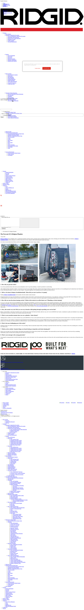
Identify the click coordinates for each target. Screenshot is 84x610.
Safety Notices (8, 178)
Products (4, 423)
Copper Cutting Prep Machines (16, 561)
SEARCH (3, 228)
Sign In (6, 394)
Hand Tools (10, 458)
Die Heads (15, 486)
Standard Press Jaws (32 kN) (16, 448)
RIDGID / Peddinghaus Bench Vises (15, 135)
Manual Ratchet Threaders (18, 487)
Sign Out (4, 13)
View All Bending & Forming (16, 544)
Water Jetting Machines (12, 469)
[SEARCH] (29, 223)
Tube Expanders (13, 547)
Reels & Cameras (13, 431)
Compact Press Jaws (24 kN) (16, 449)
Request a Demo (6, 184)
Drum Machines (11, 465)
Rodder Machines (11, 468)
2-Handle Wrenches (14, 540)
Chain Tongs (12, 534)
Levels (9, 139)
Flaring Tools (12, 546)
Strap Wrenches (13, 535)
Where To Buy (6, 183)
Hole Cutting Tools (14, 496)
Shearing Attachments (12, 453)
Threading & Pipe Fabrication (11, 375)
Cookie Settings (6, 404)
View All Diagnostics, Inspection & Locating (16, 426)
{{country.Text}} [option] (6, 111)
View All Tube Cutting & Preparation (17, 556)
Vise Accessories (11, 137)
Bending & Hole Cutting (12, 494)
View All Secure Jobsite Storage (14, 153)
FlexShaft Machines (12, 470)
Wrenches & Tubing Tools (10, 377)
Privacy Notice (6, 402)
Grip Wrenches (13, 541)
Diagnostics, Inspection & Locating (12, 372)
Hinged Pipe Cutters (17, 517)
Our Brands (5, 6)
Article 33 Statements (9, 391)
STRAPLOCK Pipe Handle (13, 134)
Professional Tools (6, 5)
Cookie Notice (6, 403)
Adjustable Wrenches (14, 536)
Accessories (10, 155)
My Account (5, 10)
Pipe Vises (12, 504)
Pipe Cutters (12, 513)
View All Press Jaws (14, 447)
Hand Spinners (13, 462)
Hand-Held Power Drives (15, 483)
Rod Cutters (10, 142)
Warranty (7, 174)
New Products (8, 586)
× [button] (0, 417)
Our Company (6, 381)
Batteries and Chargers (12, 454)
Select (2, 117)
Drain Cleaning (8, 374)
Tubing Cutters (13, 557)
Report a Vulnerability (7, 408)
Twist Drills (10, 146)
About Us (5, 185)
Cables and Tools (11, 475)
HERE (73, 353)
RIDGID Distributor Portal (10, 191)
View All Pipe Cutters (17, 514)
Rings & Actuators (11, 452)
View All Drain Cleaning (13, 457)
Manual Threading (14, 484)
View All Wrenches (14, 523)
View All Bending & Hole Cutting (17, 495)
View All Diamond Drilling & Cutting (20, 499)
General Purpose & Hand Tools (11, 132)
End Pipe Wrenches (14, 526)
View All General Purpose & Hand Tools (16, 133)
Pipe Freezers (13, 552)
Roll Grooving (11, 493)
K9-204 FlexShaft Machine (13, 305)
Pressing (7, 373)
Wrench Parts (12, 542)
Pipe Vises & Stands (12, 502)
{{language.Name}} (7, 115)
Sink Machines (11, 464)
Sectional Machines (11, 466)
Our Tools (5, 371)
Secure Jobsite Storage (9, 151)
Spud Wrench (13, 531)
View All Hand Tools (14, 459)
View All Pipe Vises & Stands (16, 503)
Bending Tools (13, 545)
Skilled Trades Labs (9, 181)
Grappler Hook (13, 461)
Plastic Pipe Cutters (14, 558)
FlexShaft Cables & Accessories (16, 474)
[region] (42, 66)
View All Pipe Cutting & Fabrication (17, 507)
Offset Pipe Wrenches (14, 529)
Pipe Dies (15, 490)
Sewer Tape (12, 463)
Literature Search (8, 176)
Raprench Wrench (14, 528)
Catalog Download (9, 177)
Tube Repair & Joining (12, 548)
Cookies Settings (37, 68)
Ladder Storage (11, 154)
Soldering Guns (13, 554)
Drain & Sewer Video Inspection (14, 428)
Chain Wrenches (13, 532)
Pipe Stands (12, 505)
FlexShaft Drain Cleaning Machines (17, 473)
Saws (9, 143)
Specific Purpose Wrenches (15, 537)
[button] (42, 1)
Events (6, 188)
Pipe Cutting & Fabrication (13, 506)
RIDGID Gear (8, 189)
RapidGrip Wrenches (14, 525)
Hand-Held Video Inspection (13, 427)
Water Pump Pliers (14, 539)
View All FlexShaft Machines (16, 471)
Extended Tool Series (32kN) (16, 440)
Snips (9, 148)
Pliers (9, 141)
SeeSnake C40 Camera (6, 304)
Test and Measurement (12, 435)
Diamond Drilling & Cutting (15, 498)
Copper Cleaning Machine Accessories (17, 562)
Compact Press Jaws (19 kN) (16, 450)
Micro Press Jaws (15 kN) (15, 451)
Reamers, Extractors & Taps (15, 508)
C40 (34, 304)
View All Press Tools (14, 439)
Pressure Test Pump (14, 553)
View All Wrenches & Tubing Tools (15, 520)
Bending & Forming (12, 543)
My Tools (5, 11)
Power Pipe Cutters (14, 512)
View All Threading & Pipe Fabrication (15, 477)
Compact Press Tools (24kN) (16, 442)
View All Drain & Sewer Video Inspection (18, 429)
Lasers (9, 138)
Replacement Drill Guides (13, 145)
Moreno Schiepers (4, 238)
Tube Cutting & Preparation (13, 117)
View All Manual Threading (18, 485)
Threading (10, 480)
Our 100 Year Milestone (10, 193)
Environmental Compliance (10, 192)
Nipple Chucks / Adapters (15, 491)
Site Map (4, 405)
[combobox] (6, 109)
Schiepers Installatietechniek (10, 294)
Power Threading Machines (15, 482)
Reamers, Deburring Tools (15, 563)
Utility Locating (11, 433)
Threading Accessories (14, 492)
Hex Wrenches (13, 530)
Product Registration (9, 172)
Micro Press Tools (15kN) (15, 444)
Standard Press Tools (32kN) (16, 441)
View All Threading (14, 481)
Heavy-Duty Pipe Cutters (18, 516)
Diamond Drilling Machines (18, 501)
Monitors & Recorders (14, 430)
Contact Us (7, 182)
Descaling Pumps (13, 551)
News (6, 186)
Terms (4, 407)
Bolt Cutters (10, 140)
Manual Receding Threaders (18, 488)
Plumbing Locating (11, 432)
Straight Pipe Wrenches (14, 524)
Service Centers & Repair (10, 175)
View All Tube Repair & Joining (16, 550)
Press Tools (10, 438)
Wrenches (10, 521)
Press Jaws (10, 446)
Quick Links (5, 386)
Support (4, 171)
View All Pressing (11, 437)
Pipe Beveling (10, 479)
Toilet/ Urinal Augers (14, 460)
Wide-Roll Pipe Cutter (17, 518)
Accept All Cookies (46, 68)
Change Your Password (7, 12)
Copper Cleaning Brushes (15, 559)
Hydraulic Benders (14, 497)
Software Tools (8, 131)
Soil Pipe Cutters (13, 510)
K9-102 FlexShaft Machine (42, 305)
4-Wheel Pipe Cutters (17, 515)
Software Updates (8, 180)
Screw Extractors (11, 144)
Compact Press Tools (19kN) (16, 443)
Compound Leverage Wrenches (16, 533)
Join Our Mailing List (9, 187)
